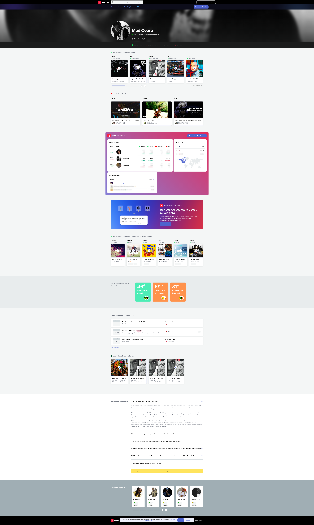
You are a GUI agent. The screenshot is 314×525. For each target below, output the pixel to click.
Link (123, 183)
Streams (151, 146)
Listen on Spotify (196, 85)
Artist (117, 146)
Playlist (112, 179)
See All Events (115, 347)
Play (119, 68)
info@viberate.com (155, 471)
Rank (111, 146)
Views (168, 146)
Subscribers (159, 146)
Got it (180, 520)
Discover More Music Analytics (206, 2)
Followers (143, 146)
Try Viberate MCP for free (201, 7)
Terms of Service (199, 520)
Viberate (103, 2)
